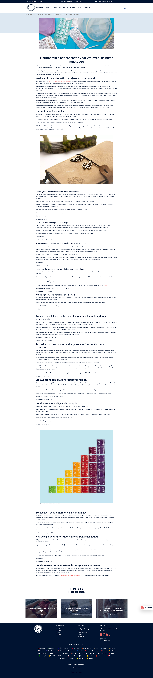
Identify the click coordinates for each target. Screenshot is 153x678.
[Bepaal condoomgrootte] (142, 608)
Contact (80, 634)
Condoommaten (59, 7)
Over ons (87, 7)
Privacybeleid (76, 668)
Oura (105, 285)
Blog (79, 7)
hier (41, 213)
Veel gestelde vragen (84, 629)
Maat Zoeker (59, 629)
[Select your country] (125, 7)
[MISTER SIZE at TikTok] (110, 634)
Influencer (81, 636)
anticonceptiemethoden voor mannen (59, 81)
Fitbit (100, 285)
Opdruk (76, 666)
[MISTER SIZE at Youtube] (107, 634)
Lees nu (41, 615)
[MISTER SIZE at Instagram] (104, 634)
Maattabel (148, 608)
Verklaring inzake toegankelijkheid (76, 664)
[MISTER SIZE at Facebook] (101, 634)
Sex (38, 14)
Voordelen (71, 7)
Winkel (48, 7)
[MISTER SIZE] (38, 629)
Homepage (39, 7)
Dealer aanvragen (83, 633)
